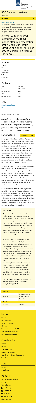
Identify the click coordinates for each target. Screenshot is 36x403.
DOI (3, 107)
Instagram (11, 396)
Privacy (3, 346)
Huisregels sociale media (9, 334)
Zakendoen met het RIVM (9, 332)
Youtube (11, 393)
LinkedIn (11, 391)
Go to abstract (25, 135)
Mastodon (11, 399)
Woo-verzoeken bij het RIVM (10, 329)
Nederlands (5, 370)
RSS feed (4, 382)
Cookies (3, 344)
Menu (6, 18)
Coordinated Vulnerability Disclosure (12, 355)
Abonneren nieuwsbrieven (9, 379)
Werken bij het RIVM (7, 323)
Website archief (6, 358)
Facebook (11, 388)
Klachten (4, 326)
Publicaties (10, 22)
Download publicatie (8, 105)
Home (3, 22)
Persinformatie (6, 320)
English (3, 367)
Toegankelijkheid (6, 349)
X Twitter (11, 385)
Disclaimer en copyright (8, 352)
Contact (3, 317)
